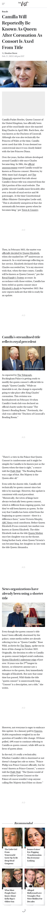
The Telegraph (24, 375)
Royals (5, 12)
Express (38, 731)
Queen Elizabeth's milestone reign (19, 659)
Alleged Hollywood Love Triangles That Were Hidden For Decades (34, 896)
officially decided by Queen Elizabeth (20, 253)
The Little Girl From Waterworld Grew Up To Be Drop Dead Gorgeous (11, 856)
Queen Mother (35, 533)
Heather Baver (11, 53)
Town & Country (30, 210)
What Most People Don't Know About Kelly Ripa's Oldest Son (10, 896)
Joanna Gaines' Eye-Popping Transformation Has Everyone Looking (34, 855)
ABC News (7, 522)
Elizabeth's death (10, 288)
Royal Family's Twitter (13, 277)
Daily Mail (15, 471)
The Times (25, 645)
